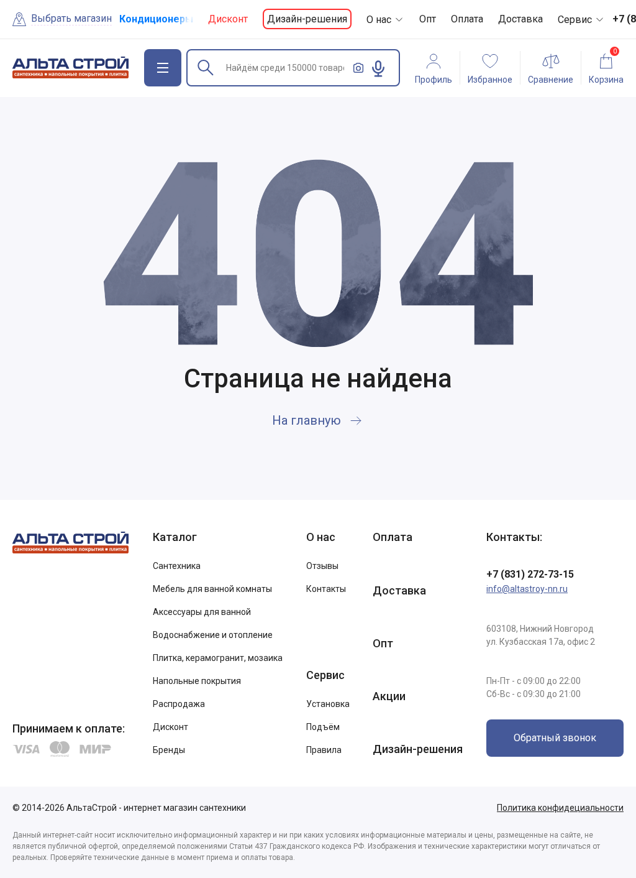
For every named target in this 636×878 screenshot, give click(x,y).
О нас (378, 19)
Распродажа (179, 704)
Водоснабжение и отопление (213, 635)
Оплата (467, 19)
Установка (328, 704)
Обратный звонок (555, 738)
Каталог (175, 536)
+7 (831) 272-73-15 (530, 574)
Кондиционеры (156, 19)
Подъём (323, 727)
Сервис (575, 19)
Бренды (169, 750)
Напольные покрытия (197, 681)
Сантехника (177, 566)
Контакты (326, 589)
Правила (324, 750)
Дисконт (228, 19)
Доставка (520, 19)
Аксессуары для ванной (202, 612)
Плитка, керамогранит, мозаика (218, 658)
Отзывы (322, 566)
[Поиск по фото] (358, 67)
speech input (378, 68)
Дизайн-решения (307, 19)
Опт (427, 19)
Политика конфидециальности (560, 808)
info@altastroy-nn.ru (527, 589)
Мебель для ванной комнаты (212, 589)
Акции (389, 696)
